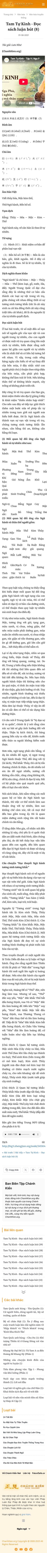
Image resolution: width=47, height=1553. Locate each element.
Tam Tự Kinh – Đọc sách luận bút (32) (23, 1285)
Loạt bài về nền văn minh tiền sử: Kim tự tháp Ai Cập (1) (23, 1399)
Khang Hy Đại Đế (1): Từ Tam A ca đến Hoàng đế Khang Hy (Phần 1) (23, 1352)
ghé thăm (26, 1514)
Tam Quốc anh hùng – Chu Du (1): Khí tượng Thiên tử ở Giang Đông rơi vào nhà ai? (23, 1341)
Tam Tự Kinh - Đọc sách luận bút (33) (22, 1280)
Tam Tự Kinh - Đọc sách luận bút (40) (22, 1238)
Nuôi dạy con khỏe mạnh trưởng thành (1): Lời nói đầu (23, 1380)
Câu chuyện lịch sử (11, 1448)
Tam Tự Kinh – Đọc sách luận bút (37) (23, 1256)
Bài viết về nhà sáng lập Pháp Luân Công (21, 1432)
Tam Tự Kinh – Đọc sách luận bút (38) (23, 1250)
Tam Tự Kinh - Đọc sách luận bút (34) (22, 1274)
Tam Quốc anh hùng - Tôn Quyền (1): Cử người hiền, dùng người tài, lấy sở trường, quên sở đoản (23, 1312)
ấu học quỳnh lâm (11, 1427)
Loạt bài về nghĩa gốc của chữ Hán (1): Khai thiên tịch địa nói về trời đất (23, 1389)
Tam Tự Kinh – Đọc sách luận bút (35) (23, 1268)
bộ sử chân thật (10, 1437)
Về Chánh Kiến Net (11, 1473)
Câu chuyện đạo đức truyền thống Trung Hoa (23, 1443)
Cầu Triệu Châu (9, 1458)
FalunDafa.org (39, 1473)
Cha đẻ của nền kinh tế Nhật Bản (18, 1463)
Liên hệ (26, 1473)
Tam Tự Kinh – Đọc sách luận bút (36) (23, 1262)
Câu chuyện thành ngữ (13, 1453)
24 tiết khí (8, 1417)
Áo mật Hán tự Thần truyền (15, 1422)
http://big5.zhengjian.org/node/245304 (23, 1146)
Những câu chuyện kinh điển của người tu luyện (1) (23, 1361)
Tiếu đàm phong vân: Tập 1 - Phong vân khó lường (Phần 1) (23, 1371)
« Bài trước (7, 1152)
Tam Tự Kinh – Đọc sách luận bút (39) (23, 1244)
